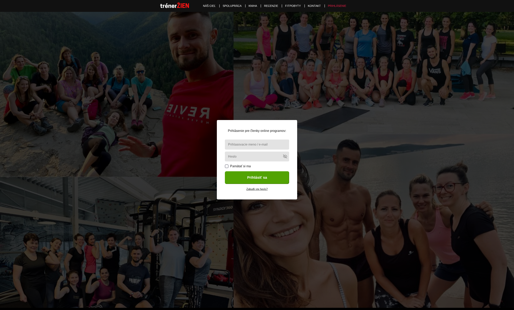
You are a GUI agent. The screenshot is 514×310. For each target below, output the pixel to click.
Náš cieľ (209, 5)
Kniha (253, 5)
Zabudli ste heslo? (257, 189)
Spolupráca (232, 5)
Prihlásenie (337, 5)
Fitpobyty (293, 5)
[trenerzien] (175, 6)
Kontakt (314, 5)
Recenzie (271, 5)
